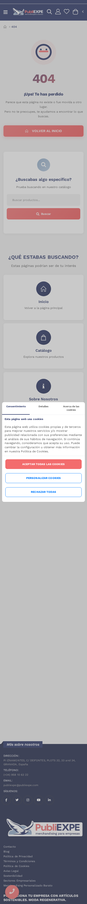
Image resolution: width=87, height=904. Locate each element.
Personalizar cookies (43, 478)
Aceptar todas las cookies (43, 464)
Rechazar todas (43, 492)
